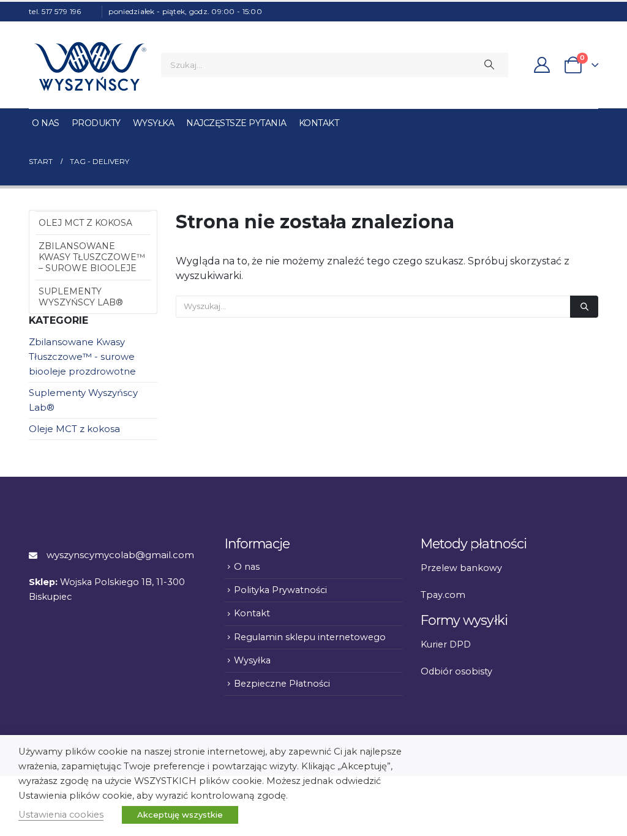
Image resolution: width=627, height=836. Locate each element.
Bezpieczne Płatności (282, 683)
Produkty (96, 123)
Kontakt (319, 123)
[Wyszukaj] (489, 65)
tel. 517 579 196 (55, 11)
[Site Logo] (90, 65)
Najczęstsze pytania (236, 123)
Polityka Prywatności (280, 589)
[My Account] (541, 65)
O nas (45, 123)
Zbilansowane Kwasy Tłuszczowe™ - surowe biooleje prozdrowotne (82, 357)
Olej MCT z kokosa (85, 222)
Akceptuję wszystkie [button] (180, 814)
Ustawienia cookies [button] (60, 814)
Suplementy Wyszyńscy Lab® (81, 297)
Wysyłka (154, 123)
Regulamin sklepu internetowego (310, 637)
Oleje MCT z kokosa (74, 429)
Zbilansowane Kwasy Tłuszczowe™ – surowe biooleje (92, 257)
